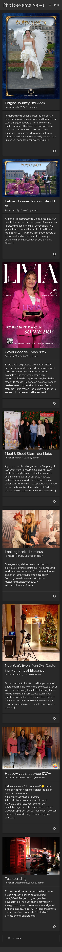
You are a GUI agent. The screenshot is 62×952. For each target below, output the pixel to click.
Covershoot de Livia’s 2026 (25, 352)
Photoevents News (24, 5)
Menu (56, 5)
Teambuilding (16, 879)
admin (35, 107)
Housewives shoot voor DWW (28, 774)
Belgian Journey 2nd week (25, 103)
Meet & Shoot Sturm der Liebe (28, 454)
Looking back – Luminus (24, 552)
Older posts (13, 938)
